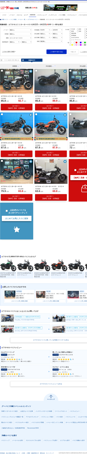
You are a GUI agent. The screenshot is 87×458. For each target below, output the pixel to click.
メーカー (12, 15)
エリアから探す (65, 440)
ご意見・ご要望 (25, 453)
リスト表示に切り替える (11, 60)
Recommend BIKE (33, 428)
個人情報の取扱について (13, 453)
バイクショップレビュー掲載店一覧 (12, 417)
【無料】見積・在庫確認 (16, 107)
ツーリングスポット (61, 411)
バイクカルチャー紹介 (22, 422)
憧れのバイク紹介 (6, 422)
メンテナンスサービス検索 (44, 411)
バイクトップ (5, 440)
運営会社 (42, 453)
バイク (4, 15)
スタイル (19, 15)
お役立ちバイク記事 (26, 411)
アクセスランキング (32, 417)
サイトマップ (50, 453)
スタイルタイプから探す (33, 440)
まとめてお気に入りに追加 (16, 218)
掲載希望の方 (35, 453)
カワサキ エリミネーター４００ (11, 96)
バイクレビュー (72, 15)
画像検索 (32, 15)
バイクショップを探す (51, 440)
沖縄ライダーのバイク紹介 (9, 411)
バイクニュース (70, 417)
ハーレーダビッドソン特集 (54, 422)
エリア (26, 15)
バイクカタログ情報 (37, 422)
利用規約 (2, 453)
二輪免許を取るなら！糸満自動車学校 (13, 428)
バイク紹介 (59, 417)
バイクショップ (42, 15)
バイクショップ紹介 (47, 417)
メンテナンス (52, 15)
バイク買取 (61, 15)
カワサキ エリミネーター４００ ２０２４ (49, 186)
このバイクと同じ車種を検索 (19, 301)
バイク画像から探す (78, 440)
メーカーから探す (17, 440)
